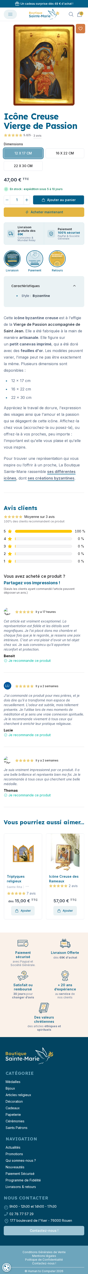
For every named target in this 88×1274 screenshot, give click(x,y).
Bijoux (10, 1088)
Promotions (14, 1154)
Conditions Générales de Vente (44, 1252)
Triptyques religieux (16, 878)
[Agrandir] (44, 65)
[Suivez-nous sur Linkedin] (46, 1248)
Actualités (13, 1147)
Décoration (14, 1101)
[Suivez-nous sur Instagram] (44, 1248)
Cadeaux (13, 1108)
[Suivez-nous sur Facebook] (42, 1248)
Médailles (13, 1082)
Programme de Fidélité (23, 1180)
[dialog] (6, 1267)
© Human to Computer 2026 (44, 1271)
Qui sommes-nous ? (21, 1160)
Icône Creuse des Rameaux (64, 878)
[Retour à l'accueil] (29, 1055)
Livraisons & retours (21, 1187)
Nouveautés (15, 1167)
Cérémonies (15, 1121)
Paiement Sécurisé (20, 1174)
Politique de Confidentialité (44, 1259)
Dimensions (13, 144)
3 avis (37, 135)
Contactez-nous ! (44, 1231)
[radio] (23, 153)
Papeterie (13, 1115)
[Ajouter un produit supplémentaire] (27, 200)
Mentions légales (44, 1256)
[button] (8, 877)
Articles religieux (18, 1095)
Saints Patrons (16, 1128)
